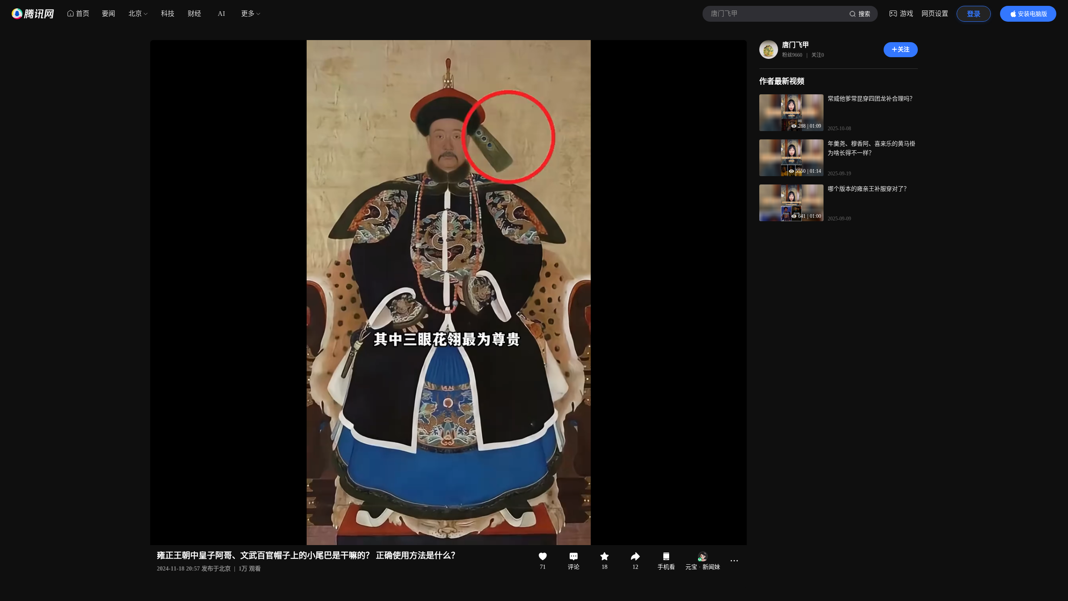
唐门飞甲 (795, 44)
